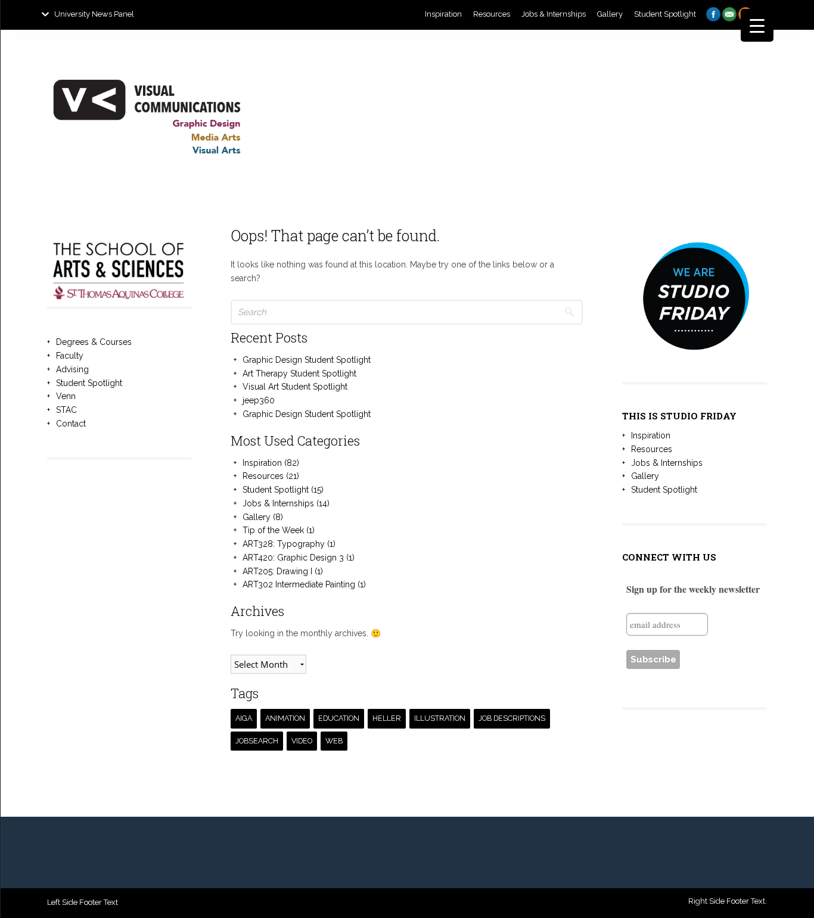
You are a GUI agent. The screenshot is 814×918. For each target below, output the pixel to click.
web (334, 740)
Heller (386, 718)
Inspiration (262, 463)
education (338, 718)
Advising (72, 369)
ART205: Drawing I (277, 571)
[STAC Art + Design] (146, 190)
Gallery (257, 517)
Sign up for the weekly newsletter (693, 589)
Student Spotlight (89, 383)
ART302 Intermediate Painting (299, 584)
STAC (66, 410)
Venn (66, 396)
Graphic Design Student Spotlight (307, 360)
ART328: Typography (284, 544)
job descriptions (512, 718)
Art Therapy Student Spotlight (299, 373)
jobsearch (256, 740)
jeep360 (259, 400)
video (301, 740)
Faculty (69, 355)
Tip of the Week (273, 530)
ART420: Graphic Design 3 (293, 557)
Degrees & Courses (94, 342)
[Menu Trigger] (757, 25)
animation (285, 718)
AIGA (243, 718)
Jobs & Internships (278, 503)
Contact (71, 423)
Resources (263, 476)
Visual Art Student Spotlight (295, 386)
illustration (439, 718)
